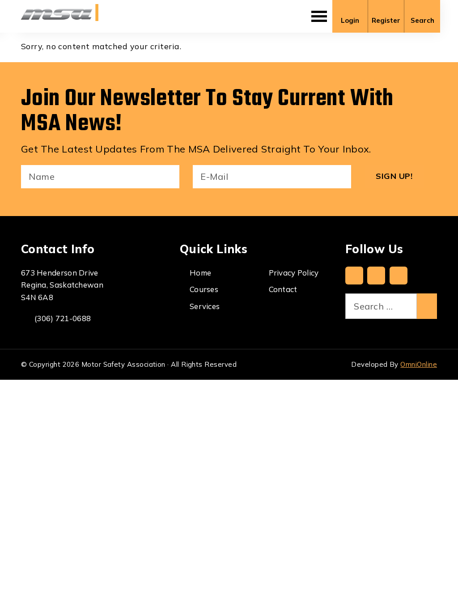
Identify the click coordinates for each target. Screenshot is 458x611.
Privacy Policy (294, 272)
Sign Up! (394, 176)
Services (205, 306)
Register (386, 20)
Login (350, 20)
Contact (283, 289)
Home (200, 272)
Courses (204, 289)
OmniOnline (418, 364)
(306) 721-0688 (62, 318)
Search (422, 20)
